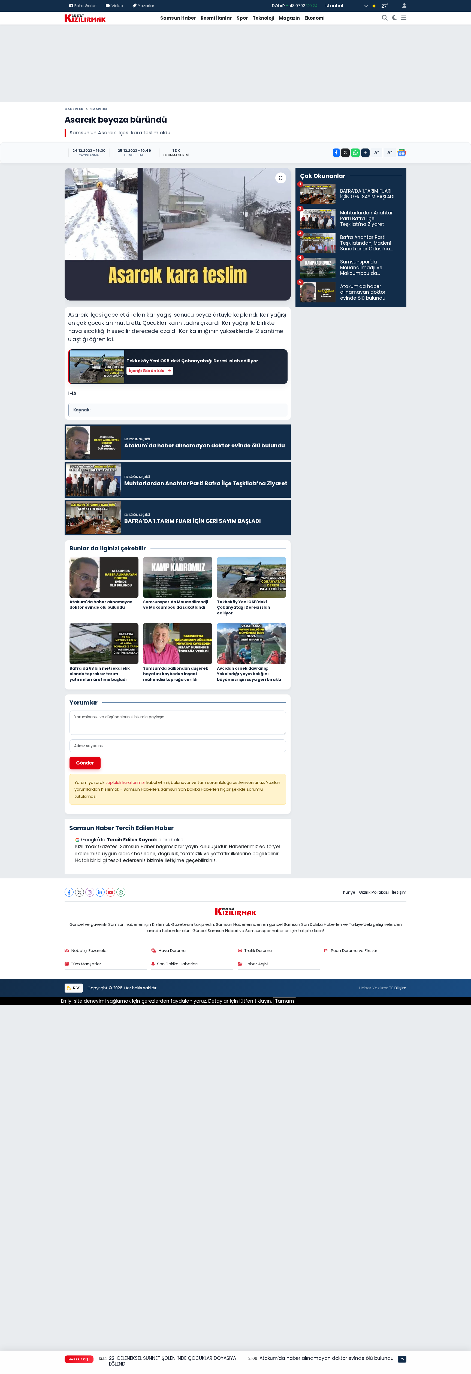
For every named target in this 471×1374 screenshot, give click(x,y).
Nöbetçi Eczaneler (89, 950)
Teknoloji (263, 18)
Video (117, 5)
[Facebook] (69, 892)
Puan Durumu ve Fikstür (354, 950)
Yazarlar (146, 5)
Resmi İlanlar (216, 18)
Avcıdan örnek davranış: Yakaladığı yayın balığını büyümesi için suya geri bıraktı (249, 674)
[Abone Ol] (401, 153)
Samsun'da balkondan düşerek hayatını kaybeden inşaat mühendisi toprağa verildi (175, 674)
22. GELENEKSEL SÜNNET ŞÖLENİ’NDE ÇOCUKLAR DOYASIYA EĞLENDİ (172, 1361)
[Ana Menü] (403, 18)
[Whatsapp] (120, 892)
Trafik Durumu (258, 950)
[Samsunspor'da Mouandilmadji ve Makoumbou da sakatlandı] (177, 577)
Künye (349, 892)
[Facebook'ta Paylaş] (336, 152)
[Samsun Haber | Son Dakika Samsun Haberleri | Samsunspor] (85, 17)
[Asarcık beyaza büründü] (178, 234)
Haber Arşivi (256, 964)
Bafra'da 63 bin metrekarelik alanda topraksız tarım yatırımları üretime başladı (100, 674)
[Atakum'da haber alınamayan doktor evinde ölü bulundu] (104, 577)
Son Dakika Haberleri (177, 964)
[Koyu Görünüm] (394, 18)
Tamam (284, 1001)
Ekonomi (314, 18)
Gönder (85, 763)
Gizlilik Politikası (374, 892)
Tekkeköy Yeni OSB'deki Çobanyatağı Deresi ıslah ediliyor (243, 607)
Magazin (289, 18)
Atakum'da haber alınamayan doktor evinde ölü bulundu (101, 604)
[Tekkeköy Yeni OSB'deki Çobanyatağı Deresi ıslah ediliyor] (251, 577)
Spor (242, 18)
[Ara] (385, 18)
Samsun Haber (178, 18)
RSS (76, 988)
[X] (79, 892)
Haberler (74, 109)
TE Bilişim (397, 988)
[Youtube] (110, 892)
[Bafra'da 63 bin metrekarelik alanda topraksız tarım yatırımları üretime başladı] (104, 643)
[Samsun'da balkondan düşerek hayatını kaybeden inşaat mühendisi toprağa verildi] (177, 643)
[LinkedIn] (100, 892)
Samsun (98, 109)
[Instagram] (89, 892)
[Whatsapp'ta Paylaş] (355, 152)
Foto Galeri (85, 5)
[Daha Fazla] (365, 152)
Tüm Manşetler (86, 964)
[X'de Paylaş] (345, 152)
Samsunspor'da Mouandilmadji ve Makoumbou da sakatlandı (175, 604)
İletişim (399, 892)
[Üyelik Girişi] (402, 6)
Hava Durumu (172, 950)
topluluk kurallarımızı (125, 782)
